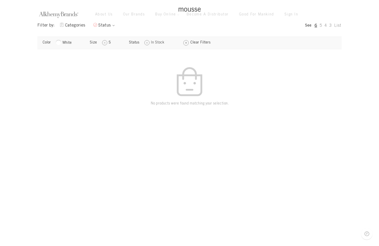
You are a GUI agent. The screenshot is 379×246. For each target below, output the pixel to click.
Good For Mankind (256, 14)
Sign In (291, 14)
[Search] (338, 15)
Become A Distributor (207, 14)
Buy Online (165, 14)
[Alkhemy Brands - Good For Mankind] (58, 15)
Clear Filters (200, 43)
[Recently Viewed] (367, 234)
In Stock (157, 43)
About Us (104, 14)
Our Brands (134, 14)
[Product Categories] (316, 15)
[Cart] (327, 15)
